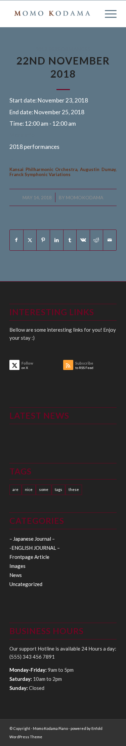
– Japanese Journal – (32, 539)
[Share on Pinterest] (43, 240)
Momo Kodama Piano (50, 728)
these (74, 489)
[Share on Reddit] (96, 240)
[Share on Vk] (83, 240)
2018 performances (63, 49)
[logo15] (52, 13)
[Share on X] (30, 240)
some (43, 489)
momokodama (84, 197)
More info (22, 134)
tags (58, 489)
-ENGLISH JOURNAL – (34, 548)
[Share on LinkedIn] (56, 240)
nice (29, 489)
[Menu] (107, 13)
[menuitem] (107, 13)
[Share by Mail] (109, 240)
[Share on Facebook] (16, 240)
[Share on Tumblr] (70, 240)
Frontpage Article (29, 557)
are (15, 489)
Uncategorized (25, 584)
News (15, 575)
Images (17, 566)
